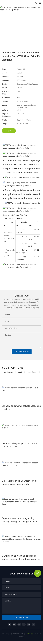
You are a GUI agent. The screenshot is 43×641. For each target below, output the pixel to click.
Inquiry (8, 131)
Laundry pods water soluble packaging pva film (21, 407)
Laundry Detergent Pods (26, 372)
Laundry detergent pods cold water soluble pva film (20, 445)
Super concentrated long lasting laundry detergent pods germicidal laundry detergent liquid (19, 520)
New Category (8, 372)
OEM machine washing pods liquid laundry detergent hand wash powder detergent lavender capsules (21, 558)
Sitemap (29, 634)
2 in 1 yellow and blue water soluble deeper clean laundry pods (20, 482)
